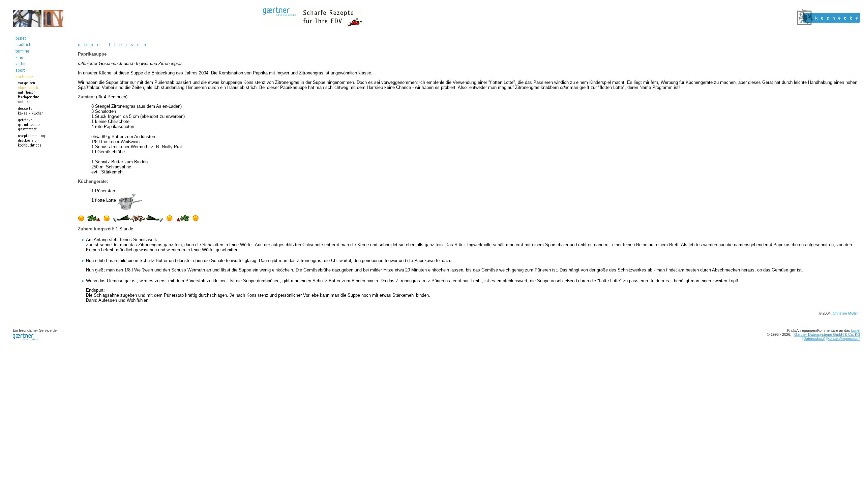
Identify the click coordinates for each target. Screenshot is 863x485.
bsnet (855, 330)
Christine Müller (845, 313)
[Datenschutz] (813, 338)
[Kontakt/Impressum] (843, 338)
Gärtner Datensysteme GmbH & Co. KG (827, 334)
